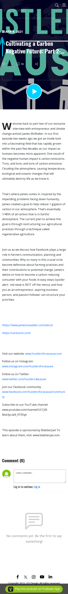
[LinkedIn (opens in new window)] (50, 577)
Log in (37, 487)
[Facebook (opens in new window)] (18, 577)
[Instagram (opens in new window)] (34, 577)
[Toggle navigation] (64, 5)
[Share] (37, 64)
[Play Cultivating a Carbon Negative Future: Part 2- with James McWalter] (34, 91)
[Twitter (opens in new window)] (25, 577)
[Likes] (4, 64)
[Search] (57, 4)
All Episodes (16, 10)
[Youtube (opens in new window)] (42, 577)
